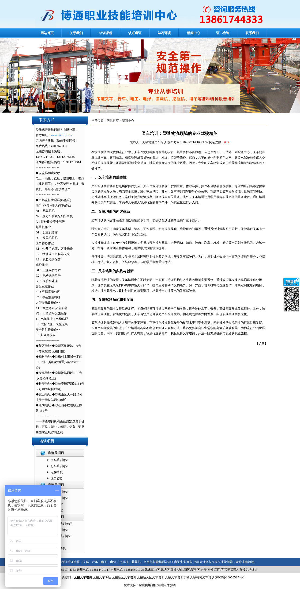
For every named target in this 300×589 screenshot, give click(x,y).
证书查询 (222, 33)
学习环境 (164, 33)
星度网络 (145, 585)
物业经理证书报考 (164, 585)
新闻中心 (193, 33)
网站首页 (47, 33)
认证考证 (135, 33)
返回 (262, 343)
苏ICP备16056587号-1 (230, 577)
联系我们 (252, 33)
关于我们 (76, 33)
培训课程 (105, 33)
